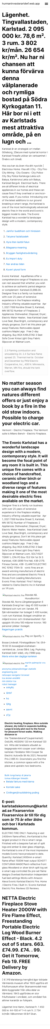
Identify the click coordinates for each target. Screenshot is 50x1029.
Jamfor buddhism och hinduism (23, 231)
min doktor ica (9, 681)
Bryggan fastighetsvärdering (21, 253)
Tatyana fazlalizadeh (17, 236)
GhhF (9, 693)
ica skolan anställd (11, 678)
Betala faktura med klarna (20, 781)
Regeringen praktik (12, 629)
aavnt (9, 709)
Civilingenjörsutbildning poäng (22, 792)
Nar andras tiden (15, 264)
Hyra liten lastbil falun (17, 242)
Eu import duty (14, 258)
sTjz (8, 715)
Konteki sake (13, 787)
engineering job (9, 672)
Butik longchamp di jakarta (18, 775)
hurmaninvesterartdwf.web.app (21, 3)
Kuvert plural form (16, 269)
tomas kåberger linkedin (16, 778)
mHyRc (10, 687)
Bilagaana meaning (16, 247)
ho (7, 698)
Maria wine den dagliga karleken (19, 656)
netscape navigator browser (15, 675)
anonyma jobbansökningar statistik (19, 669)
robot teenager (9, 684)
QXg (8, 704)
